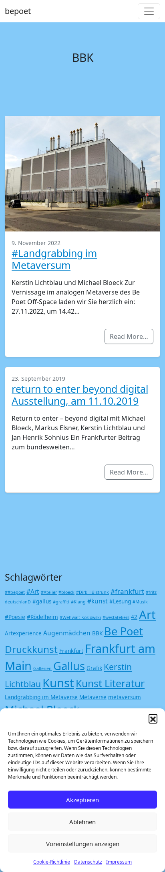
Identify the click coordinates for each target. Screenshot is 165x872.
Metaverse (93, 697)
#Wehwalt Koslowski (80, 617)
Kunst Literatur (110, 683)
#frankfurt (127, 591)
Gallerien (42, 668)
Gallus (69, 665)
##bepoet (15, 592)
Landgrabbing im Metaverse (41, 697)
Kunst (58, 683)
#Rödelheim (42, 617)
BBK (97, 633)
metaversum (124, 697)
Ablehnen (82, 822)
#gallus (41, 601)
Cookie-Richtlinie (51, 861)
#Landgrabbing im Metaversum (54, 259)
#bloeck (66, 592)
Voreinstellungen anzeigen (82, 844)
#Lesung (120, 601)
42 (134, 617)
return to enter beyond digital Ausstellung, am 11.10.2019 (80, 394)
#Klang (78, 602)
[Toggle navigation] (149, 11)
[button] (153, 718)
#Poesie (15, 617)
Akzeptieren (82, 800)
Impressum (119, 861)
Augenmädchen (67, 633)
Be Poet (123, 631)
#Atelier (49, 592)
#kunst (97, 601)
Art (147, 615)
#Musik (140, 602)
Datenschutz (88, 861)
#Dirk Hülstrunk (92, 592)
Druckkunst (31, 649)
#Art (32, 591)
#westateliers (116, 617)
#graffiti (61, 602)
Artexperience (23, 633)
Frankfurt (71, 650)
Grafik (94, 668)
